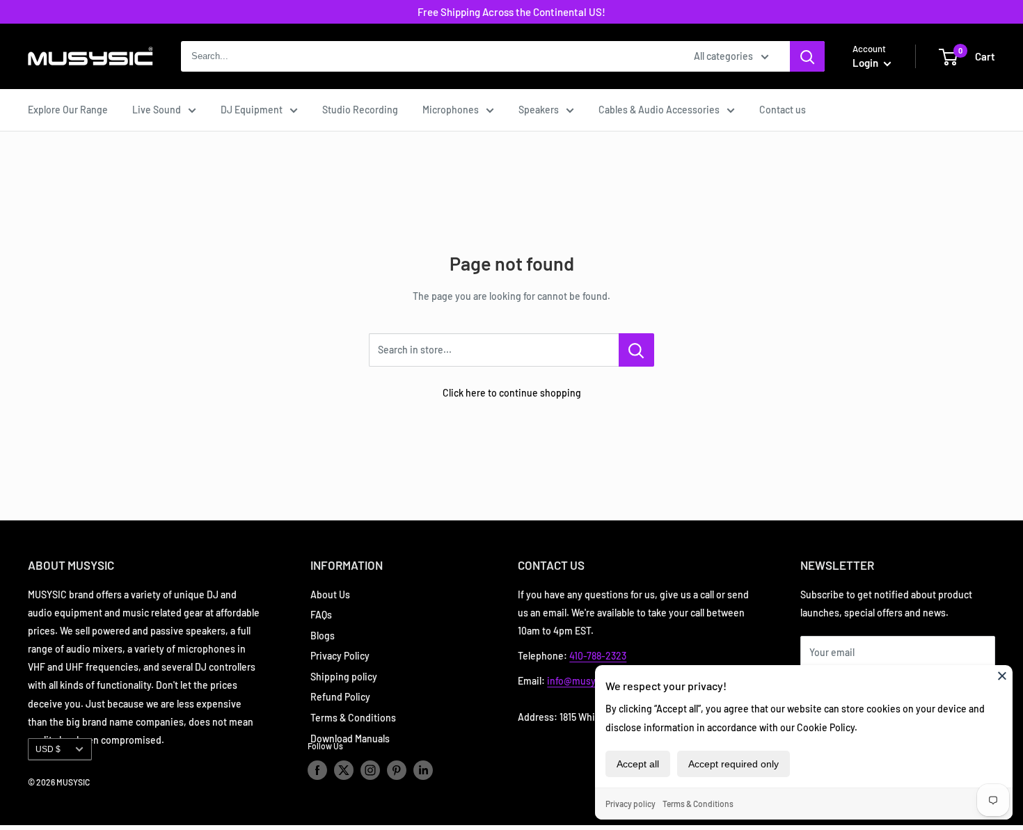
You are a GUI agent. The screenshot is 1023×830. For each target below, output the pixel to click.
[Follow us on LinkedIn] (423, 770)
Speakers (538, 109)
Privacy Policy (340, 656)
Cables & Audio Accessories (659, 109)
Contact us (782, 109)
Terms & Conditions (698, 803)
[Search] (807, 56)
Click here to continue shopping (512, 393)
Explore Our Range (68, 109)
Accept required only (733, 763)
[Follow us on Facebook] (317, 770)
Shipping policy (343, 677)
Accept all (638, 763)
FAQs (321, 615)
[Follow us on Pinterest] (396, 770)
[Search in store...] (636, 350)
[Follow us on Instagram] (370, 770)
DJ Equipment (252, 109)
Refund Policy (340, 697)
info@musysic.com (588, 681)
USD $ (48, 749)
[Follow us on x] (344, 770)
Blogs (322, 635)
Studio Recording (360, 109)
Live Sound (156, 109)
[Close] (1002, 675)
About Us (330, 594)
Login (866, 62)
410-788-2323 (597, 656)
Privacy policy (630, 803)
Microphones (450, 109)
